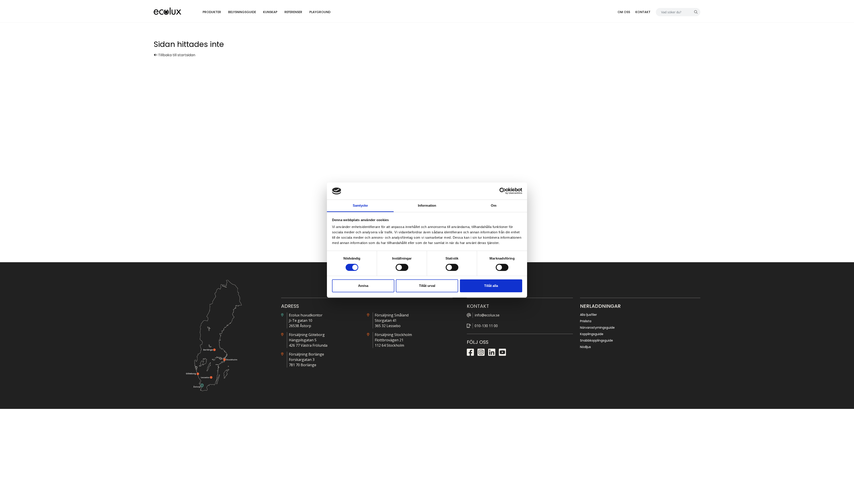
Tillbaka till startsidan (176, 55)
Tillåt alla (491, 286)
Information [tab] (427, 205)
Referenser (293, 12)
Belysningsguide (242, 12)
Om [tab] (493, 205)
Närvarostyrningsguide (597, 327)
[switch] (402, 267)
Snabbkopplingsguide (596, 340)
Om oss (624, 12)
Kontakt (643, 12)
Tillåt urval (427, 286)
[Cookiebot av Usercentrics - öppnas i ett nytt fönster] (502, 191)
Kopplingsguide (591, 334)
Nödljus (585, 347)
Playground (319, 12)
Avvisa (363, 286)
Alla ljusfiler (588, 314)
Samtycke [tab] (360, 205)
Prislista (585, 321)
